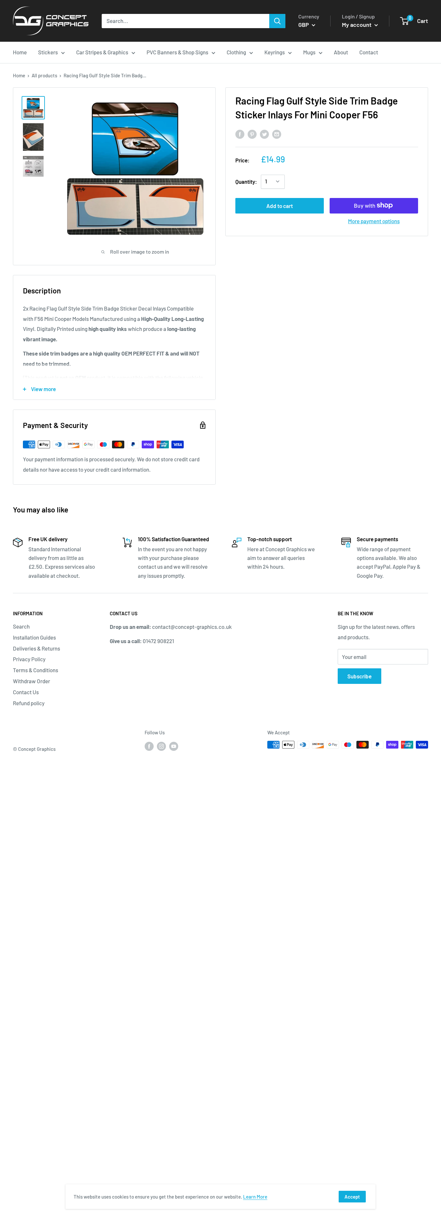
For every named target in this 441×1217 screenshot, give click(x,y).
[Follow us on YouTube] (173, 746)
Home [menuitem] (20, 52)
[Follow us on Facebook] (149, 746)
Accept (352, 1197)
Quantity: (246, 181)
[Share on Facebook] (239, 134)
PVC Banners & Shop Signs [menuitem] (177, 52)
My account (357, 24)
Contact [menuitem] (368, 52)
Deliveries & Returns (36, 648)
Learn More (255, 1197)
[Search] (277, 21)
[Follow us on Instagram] (161, 746)
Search (21, 626)
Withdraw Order (31, 681)
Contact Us (26, 692)
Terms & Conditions (35, 670)
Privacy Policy (29, 659)
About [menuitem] (341, 52)
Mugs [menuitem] (309, 52)
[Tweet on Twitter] (264, 134)
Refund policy (29, 703)
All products (44, 75)
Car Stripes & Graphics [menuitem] (102, 52)
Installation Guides (34, 637)
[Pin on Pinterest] (252, 134)
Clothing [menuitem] (236, 52)
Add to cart (279, 205)
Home (19, 75)
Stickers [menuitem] (48, 52)
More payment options (374, 220)
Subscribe (359, 676)
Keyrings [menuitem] (274, 52)
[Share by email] (276, 134)
